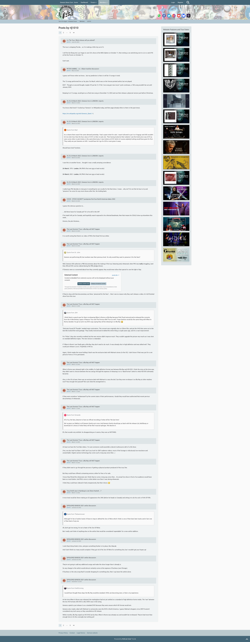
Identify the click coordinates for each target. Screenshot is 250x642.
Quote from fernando (73, 415)
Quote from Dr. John (73, 252)
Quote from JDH (72, 313)
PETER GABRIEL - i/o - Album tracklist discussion (83, 69)
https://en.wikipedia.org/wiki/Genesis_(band (77, 113)
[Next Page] (73, 32)
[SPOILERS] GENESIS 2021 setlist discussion (81, 506)
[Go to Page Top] (247, 639)
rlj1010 (68, 42)
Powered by (125, 639)
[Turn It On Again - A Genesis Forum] (125, 12)
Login (173, 2)
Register (180, 2)
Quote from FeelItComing (75, 588)
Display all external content (98, 283)
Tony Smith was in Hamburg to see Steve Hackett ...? (84, 491)
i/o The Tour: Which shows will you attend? (81, 40)
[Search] (188, 2)
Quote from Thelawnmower (76, 514)
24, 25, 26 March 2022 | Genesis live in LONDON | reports (85, 101)
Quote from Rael (72, 130)
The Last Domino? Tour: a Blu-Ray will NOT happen (83, 229)
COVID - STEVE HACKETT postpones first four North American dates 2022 (91, 199)
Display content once (83, 283)
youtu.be (115, 275)
